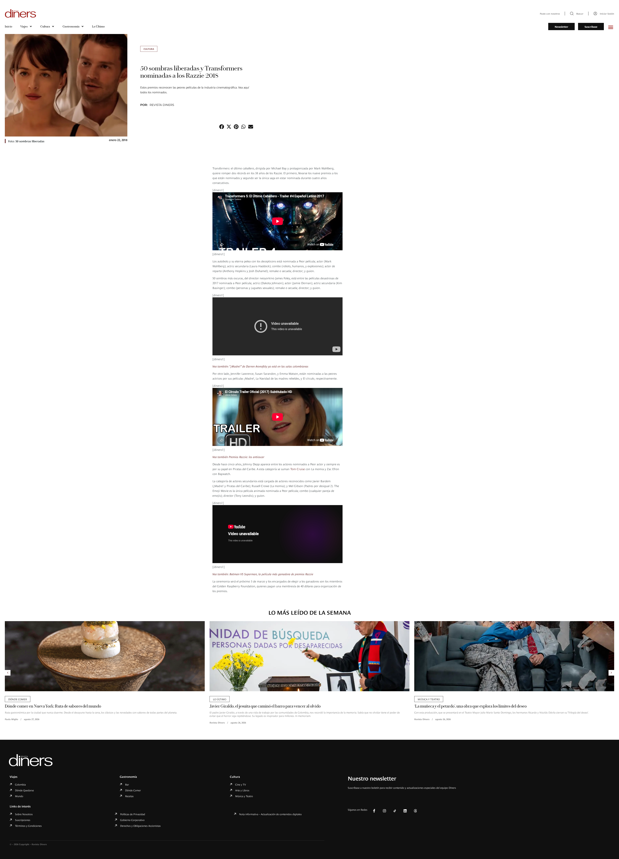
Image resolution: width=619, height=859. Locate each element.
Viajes (24, 26)
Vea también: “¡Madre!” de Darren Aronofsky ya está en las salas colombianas (260, 366)
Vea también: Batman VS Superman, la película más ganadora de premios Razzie (262, 574)
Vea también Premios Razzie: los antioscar (238, 457)
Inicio (8, 26)
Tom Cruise (297, 469)
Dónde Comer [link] (427, 699)
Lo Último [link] (14, 699)
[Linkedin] (405, 810)
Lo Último (98, 26)
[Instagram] (384, 810)
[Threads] (415, 810)
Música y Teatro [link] (224, 699)
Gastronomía (71, 26)
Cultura (45, 26)
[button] (221, 126)
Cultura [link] (149, 48)
